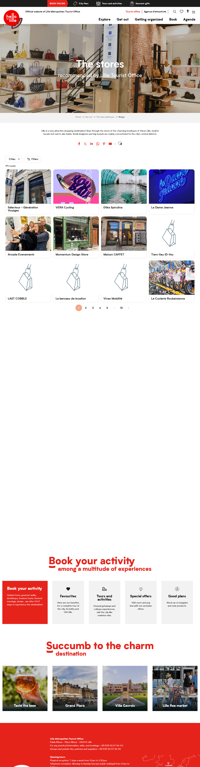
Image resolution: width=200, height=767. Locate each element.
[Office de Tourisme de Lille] (13, 19)
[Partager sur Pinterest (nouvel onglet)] (104, 144)
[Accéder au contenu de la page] (100, 98)
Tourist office (133, 11)
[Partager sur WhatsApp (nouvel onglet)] (97, 144)
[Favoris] (181, 11)
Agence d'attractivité (155, 11)
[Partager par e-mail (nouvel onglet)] (110, 144)
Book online (57, 3)
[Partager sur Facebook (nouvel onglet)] (79, 144)
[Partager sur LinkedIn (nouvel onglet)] (91, 144)
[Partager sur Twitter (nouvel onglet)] (85, 144)
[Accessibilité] (188, 11)
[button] (104, 19)
